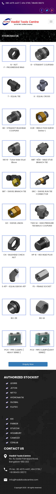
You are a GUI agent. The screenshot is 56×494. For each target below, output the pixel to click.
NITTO (13, 392)
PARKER (14, 423)
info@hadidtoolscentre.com (23, 479)
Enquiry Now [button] (28, 364)
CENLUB (14, 442)
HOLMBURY (15, 433)
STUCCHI (14, 428)
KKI (11, 418)
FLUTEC (14, 406)
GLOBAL (14, 402)
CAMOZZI (15, 437)
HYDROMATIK (17, 397)
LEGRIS (13, 383)
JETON (13, 387)
